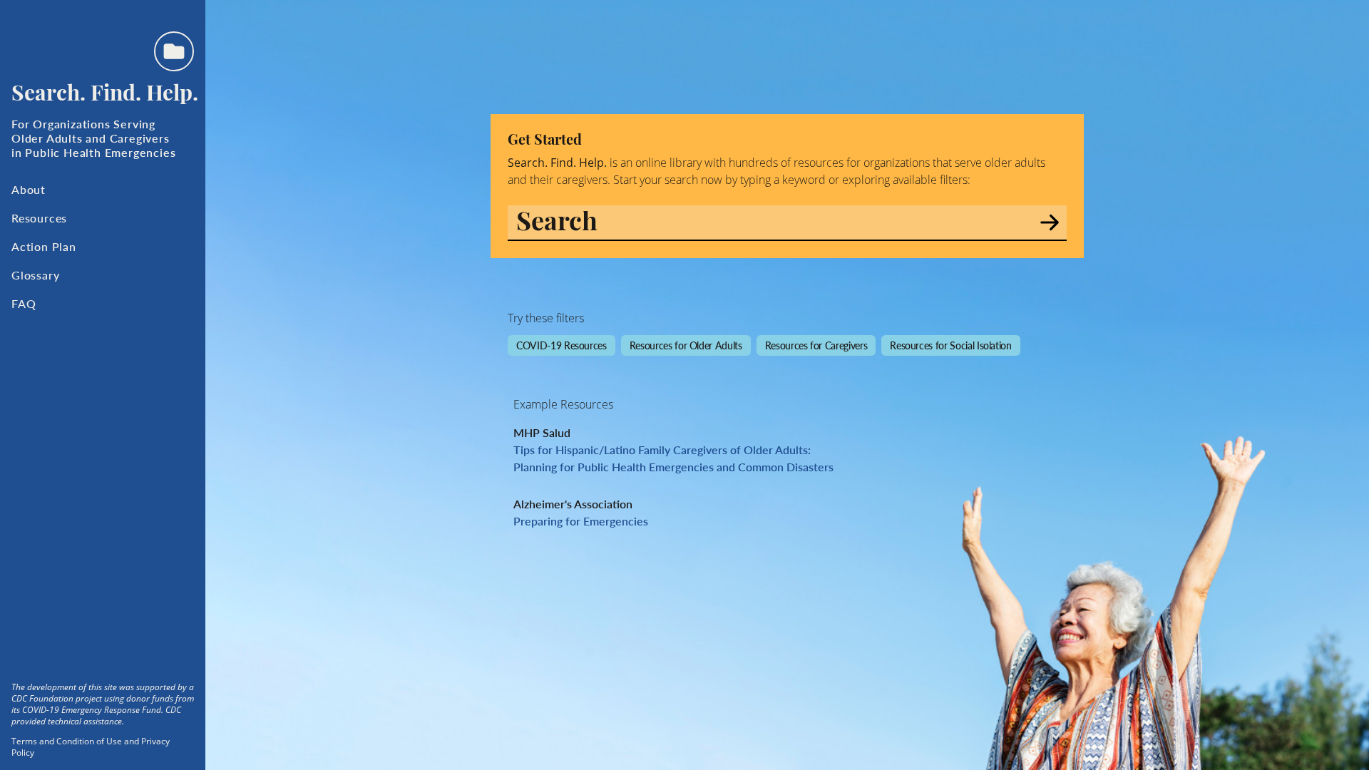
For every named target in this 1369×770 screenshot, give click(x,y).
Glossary (35, 275)
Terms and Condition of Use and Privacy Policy (90, 747)
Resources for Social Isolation (951, 345)
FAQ (23, 303)
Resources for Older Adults (686, 345)
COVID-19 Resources (561, 345)
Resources (39, 218)
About (28, 189)
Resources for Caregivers (816, 345)
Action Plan (43, 246)
